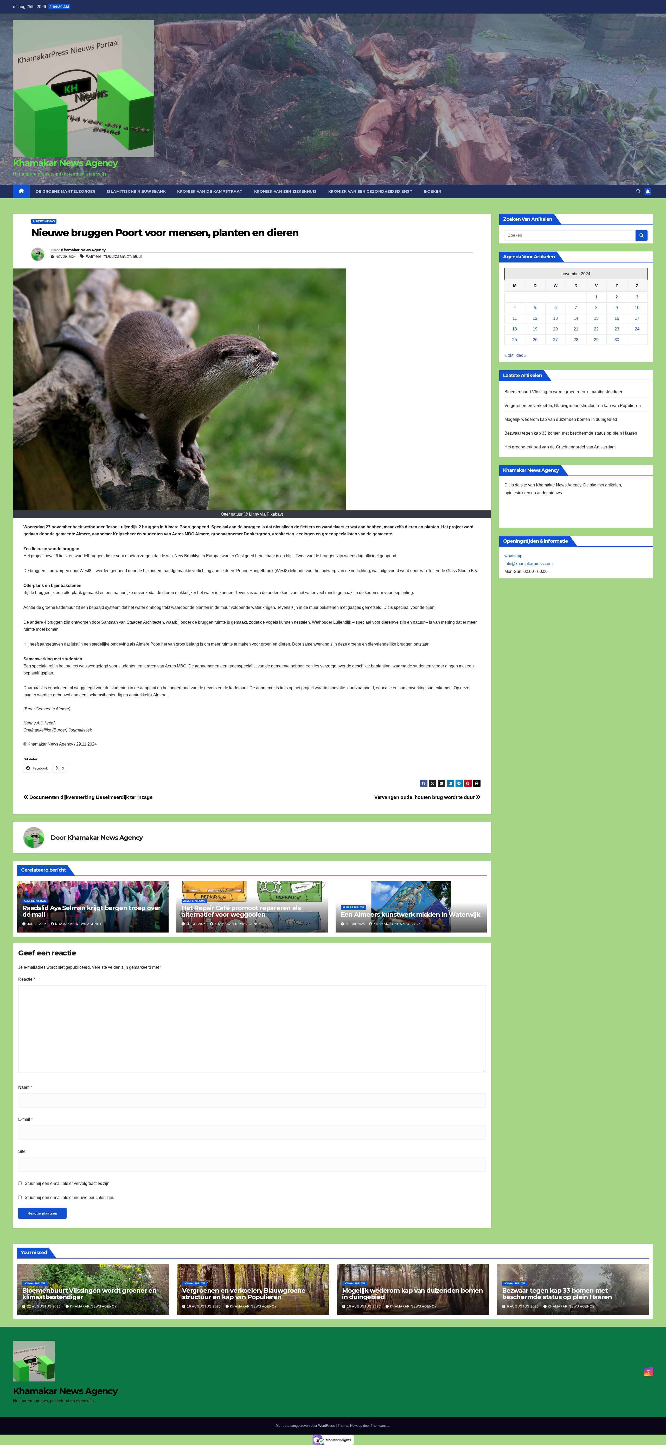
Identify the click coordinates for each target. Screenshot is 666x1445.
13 (555, 318)
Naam (25, 1087)
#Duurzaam (114, 256)
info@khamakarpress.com (528, 563)
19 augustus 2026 (204, 1306)
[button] (638, 191)
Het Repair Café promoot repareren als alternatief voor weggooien (241, 911)
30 (616, 339)
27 (555, 339)
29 (596, 339)
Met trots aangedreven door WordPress (306, 1426)
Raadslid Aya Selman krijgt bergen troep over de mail (91, 911)
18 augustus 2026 (364, 1306)
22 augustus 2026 (44, 1306)
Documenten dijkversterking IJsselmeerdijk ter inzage (90, 797)
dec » (521, 355)
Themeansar (380, 1426)
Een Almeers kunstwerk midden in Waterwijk (410, 914)
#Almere (93, 256)
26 (535, 339)
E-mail (25, 1119)
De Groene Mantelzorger (65, 191)
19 (535, 329)
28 (576, 339)
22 (596, 329)
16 (616, 318)
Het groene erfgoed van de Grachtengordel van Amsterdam (560, 447)
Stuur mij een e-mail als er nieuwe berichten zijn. (69, 1197)
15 (596, 318)
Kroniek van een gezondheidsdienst (370, 191)
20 (555, 329)
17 (637, 318)
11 (515, 318)
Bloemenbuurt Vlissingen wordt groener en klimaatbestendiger (563, 392)
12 (535, 318)
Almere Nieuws (44, 221)
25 (514, 339)
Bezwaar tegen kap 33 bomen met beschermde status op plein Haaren (570, 433)
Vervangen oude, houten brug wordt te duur (425, 797)
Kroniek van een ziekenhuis (285, 191)
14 (576, 318)
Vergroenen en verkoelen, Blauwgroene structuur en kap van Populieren (572, 405)
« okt (508, 355)
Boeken (432, 191)
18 (514, 329)
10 (637, 307)
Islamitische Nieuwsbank (136, 191)
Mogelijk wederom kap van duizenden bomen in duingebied (560, 419)
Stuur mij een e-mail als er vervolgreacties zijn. (68, 1183)
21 (576, 329)
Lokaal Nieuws (35, 1283)
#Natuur (134, 256)
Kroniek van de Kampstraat (210, 191)
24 (637, 329)
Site (21, 1151)
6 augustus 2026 (523, 1306)
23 (616, 329)
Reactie (26, 979)
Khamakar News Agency (65, 163)
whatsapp (513, 556)
